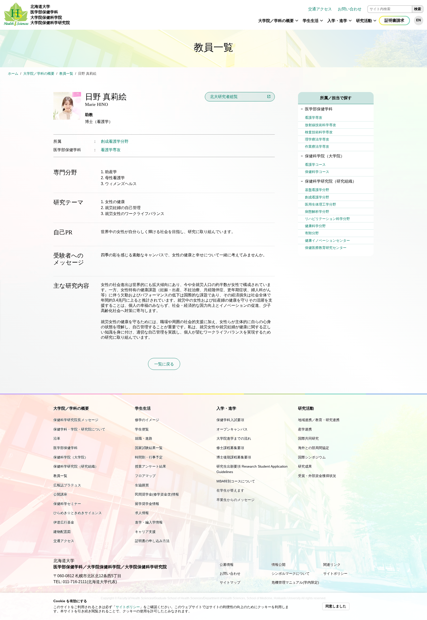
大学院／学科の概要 (276, 21)
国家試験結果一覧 (149, 448)
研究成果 (305, 466)
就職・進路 (143, 438)
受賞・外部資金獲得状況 (317, 476)
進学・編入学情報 (149, 522)
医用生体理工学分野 (320, 204)
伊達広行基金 (63, 522)
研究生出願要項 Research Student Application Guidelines (252, 469)
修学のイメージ (147, 420)
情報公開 (278, 565)
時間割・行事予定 (149, 457)
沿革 (56, 438)
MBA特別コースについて (235, 481)
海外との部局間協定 (313, 448)
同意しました (335, 606)
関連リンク (332, 565)
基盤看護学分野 (317, 190)
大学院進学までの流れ (233, 438)
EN (418, 20)
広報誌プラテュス (67, 485)
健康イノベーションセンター (327, 240)
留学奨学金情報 (147, 504)
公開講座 (60, 494)
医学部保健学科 (65, 448)
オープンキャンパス (232, 429)
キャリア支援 (145, 532)
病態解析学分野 (317, 212)
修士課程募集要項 (230, 448)
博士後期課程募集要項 (233, 457)
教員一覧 (66, 73)
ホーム (13, 73)
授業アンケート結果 (150, 466)
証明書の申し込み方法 (152, 541)
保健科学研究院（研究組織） (75, 466)
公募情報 (227, 565)
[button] (297, 23)
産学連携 (305, 429)
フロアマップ (145, 476)
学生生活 (311, 21)
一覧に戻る (164, 364)
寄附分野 (312, 233)
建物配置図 (62, 532)
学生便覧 (142, 429)
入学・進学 (337, 21)
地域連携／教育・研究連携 (319, 420)
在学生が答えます (230, 490)
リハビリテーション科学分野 (327, 219)
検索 (417, 9)
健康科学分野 (315, 226)
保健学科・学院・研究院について (79, 429)
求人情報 (142, 513)
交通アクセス (320, 9)
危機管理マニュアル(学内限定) (295, 582)
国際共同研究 (308, 438)
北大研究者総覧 (224, 97)
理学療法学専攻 (317, 139)
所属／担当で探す (336, 98)
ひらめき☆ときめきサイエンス (77, 513)
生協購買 (142, 485)
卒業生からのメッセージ (235, 500)
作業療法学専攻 (317, 146)
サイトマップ (230, 582)
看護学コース (315, 165)
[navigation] (248, 15)
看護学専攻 (111, 150)
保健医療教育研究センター (325, 248)
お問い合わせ (350, 9)
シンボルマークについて (291, 573)
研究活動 (364, 21)
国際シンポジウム (312, 457)
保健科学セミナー (67, 504)
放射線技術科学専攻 (320, 125)
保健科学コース (317, 172)
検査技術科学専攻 (319, 132)
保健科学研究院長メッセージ (75, 420)
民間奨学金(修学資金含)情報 (157, 494)
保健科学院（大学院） (70, 457)
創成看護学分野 (114, 141)
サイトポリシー (128, 607)
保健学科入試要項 (230, 420)
